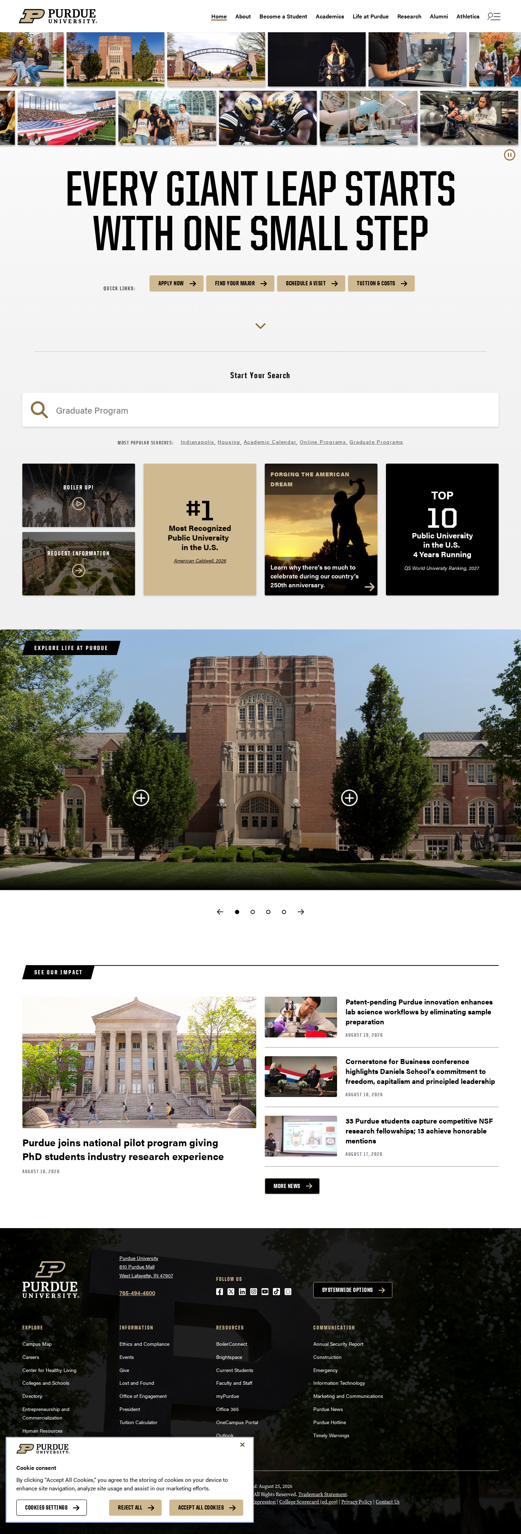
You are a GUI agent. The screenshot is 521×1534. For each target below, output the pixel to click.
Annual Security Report (338, 1343)
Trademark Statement (322, 1494)
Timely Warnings (331, 1435)
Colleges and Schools (45, 1382)
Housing (229, 441)
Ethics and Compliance (144, 1343)
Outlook (225, 1435)
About (243, 16)
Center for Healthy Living (49, 1369)
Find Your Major (235, 283)
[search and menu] (493, 16)
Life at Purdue (371, 16)
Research (409, 16)
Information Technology (339, 1382)
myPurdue (227, 1395)
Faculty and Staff (234, 1382)
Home (219, 16)
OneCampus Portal (237, 1422)
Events (126, 1356)
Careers (30, 1356)
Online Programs (323, 441)
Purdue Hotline (329, 1422)
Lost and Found (136, 1382)
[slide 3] (268, 912)
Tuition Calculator (138, 1422)
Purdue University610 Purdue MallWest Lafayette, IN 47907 (146, 1266)
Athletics (468, 16)
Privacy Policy (356, 1502)
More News (287, 1185)
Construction (327, 1356)
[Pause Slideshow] (509, 155)
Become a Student (283, 16)
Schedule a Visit (306, 283)
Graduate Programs (376, 441)
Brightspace (229, 1356)
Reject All (130, 1507)
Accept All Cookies (201, 1507)
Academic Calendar (270, 441)
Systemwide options (347, 1289)
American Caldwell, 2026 (200, 560)
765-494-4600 (137, 1293)
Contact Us (387, 1502)
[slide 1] (237, 912)
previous (220, 912)
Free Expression (258, 1502)
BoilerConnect (231, 1343)
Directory (32, 1395)
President (129, 1408)
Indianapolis (197, 441)
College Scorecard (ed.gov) (308, 1502)
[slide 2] (253, 912)
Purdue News (328, 1408)
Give (124, 1369)
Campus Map (37, 1343)
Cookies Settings (46, 1507)
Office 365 (227, 1408)
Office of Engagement (143, 1395)
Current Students (234, 1369)
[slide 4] (284, 912)
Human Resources (42, 1430)
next (300, 912)
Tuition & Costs (376, 283)
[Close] (242, 1444)
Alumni (439, 16)
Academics (330, 16)
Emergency (325, 1369)
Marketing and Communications (348, 1395)
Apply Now (171, 283)
